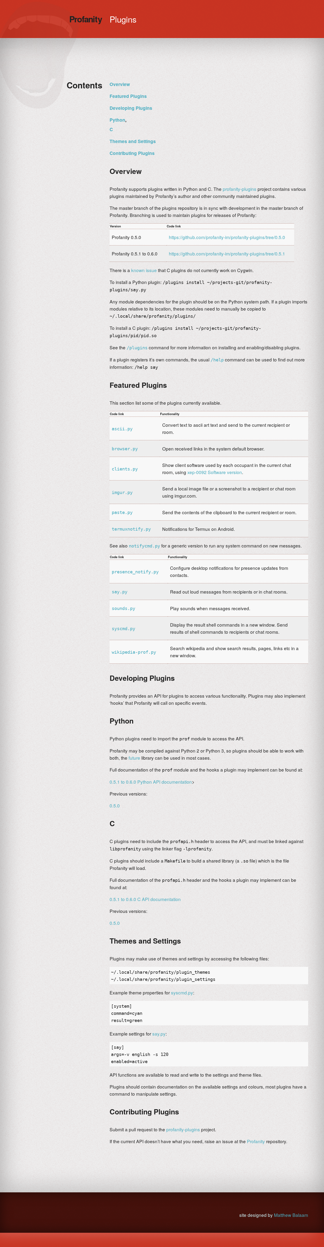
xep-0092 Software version (214, 472)
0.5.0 (115, 805)
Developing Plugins (131, 108)
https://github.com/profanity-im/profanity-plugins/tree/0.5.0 (227, 237)
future (134, 757)
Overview (120, 84)
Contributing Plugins (132, 153)
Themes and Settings (133, 141)
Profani (85, 19)
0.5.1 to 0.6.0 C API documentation (145, 899)
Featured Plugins (128, 96)
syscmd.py (182, 992)
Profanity (256, 1141)
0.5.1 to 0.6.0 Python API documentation (151, 781)
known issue (144, 270)
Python (117, 120)
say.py (159, 1033)
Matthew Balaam (291, 1215)
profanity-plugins (239, 189)
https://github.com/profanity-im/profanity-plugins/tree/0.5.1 (227, 253)
